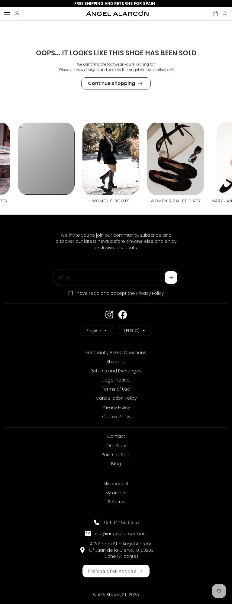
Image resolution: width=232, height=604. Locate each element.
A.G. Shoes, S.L (112, 595)
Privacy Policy (150, 293)
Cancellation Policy (116, 398)
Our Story (116, 446)
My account (116, 484)
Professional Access (112, 571)
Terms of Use (116, 389)
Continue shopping (111, 83)
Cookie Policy (116, 417)
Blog (116, 464)
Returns (116, 502)
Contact (116, 436)
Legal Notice (116, 380)
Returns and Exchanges (116, 371)
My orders (116, 493)
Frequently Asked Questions (116, 352)
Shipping (116, 362)
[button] (215, 14)
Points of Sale (116, 455)
